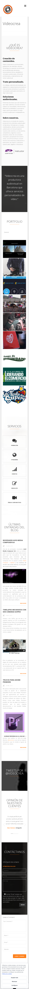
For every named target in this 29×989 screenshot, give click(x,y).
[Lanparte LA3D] (14, 276)
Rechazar (14, 981)
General (6, 232)
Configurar (15, 985)
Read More (23, 603)
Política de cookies (7, 973)
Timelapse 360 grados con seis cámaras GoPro (14, 611)
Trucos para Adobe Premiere (11, 681)
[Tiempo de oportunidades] (14, 367)
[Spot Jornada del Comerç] (14, 348)
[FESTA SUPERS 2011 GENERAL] (14, 403)
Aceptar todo (14, 977)
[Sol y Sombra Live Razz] (14, 330)
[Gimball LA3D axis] (14, 257)
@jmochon (11, 740)
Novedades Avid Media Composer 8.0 (13, 541)
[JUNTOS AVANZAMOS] (14, 385)
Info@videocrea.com (9, 866)
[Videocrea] (8, 13)
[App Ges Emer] (14, 294)
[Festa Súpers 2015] (14, 312)
